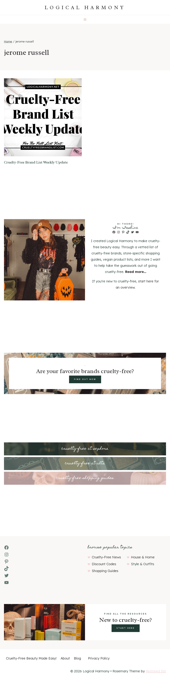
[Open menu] (85, 19)
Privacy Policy (99, 658)
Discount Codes (104, 564)
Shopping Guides (105, 571)
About (65, 658)
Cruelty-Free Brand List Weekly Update (36, 162)
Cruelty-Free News (106, 557)
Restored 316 (156, 671)
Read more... (135, 272)
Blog (77, 658)
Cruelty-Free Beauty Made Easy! (31, 658)
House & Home (143, 557)
